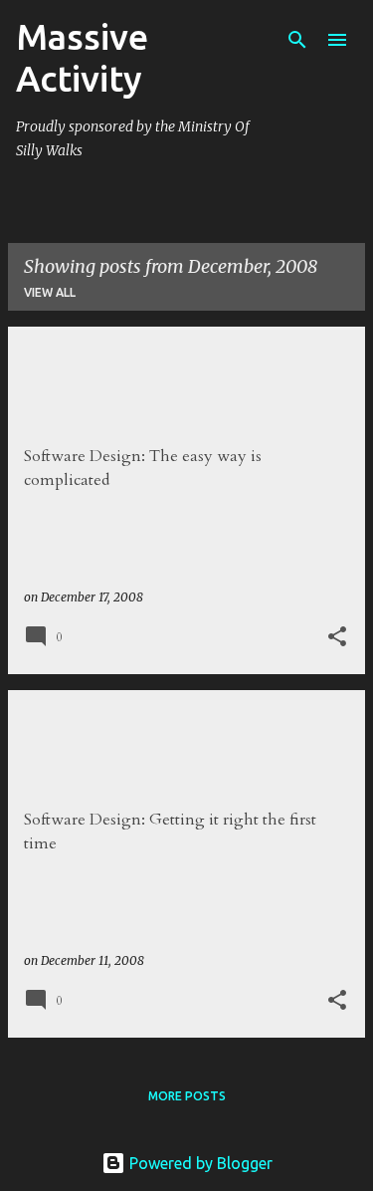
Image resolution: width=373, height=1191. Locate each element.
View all (50, 292)
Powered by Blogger (199, 1163)
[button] (337, 637)
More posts (187, 1095)
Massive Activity (82, 57)
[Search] (297, 40)
